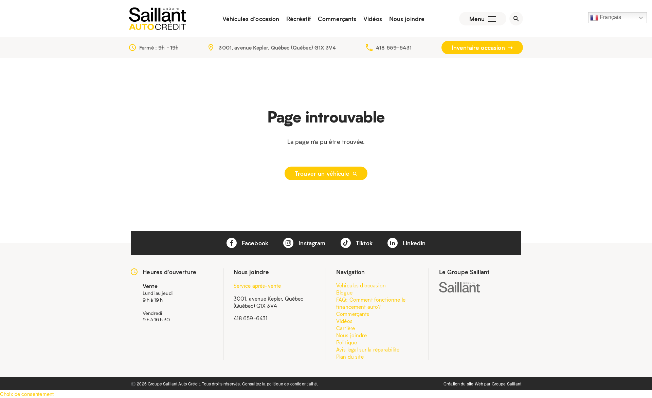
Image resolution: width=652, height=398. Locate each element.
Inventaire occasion (479, 47)
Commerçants (337, 19)
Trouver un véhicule (323, 173)
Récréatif (298, 19)
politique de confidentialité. (292, 383)
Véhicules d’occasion (250, 19)
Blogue (344, 292)
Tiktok (363, 243)
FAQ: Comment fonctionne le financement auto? (370, 303)
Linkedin (413, 243)
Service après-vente (257, 285)
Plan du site (350, 356)
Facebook (254, 243)
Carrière (345, 328)
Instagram (311, 243)
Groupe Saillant (506, 383)
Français (609, 17)
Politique (346, 342)
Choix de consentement (27, 393)
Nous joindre (407, 19)
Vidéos (372, 19)
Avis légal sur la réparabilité (368, 349)
